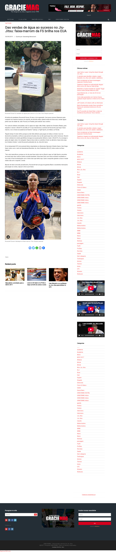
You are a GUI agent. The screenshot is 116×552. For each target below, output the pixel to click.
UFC (78, 269)
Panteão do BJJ (37, 19)
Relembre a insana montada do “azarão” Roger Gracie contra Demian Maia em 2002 (90, 89)
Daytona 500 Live (5, 551)
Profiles (79, 248)
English (79, 180)
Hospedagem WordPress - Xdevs (58, 547)
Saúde (79, 253)
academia (80, 152)
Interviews (80, 213)
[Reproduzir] (79, 294)
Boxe (78, 175)
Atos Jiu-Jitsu (81, 169)
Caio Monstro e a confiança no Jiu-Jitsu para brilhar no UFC (57, 285)
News (79, 236)
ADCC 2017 (80, 159)
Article (79, 164)
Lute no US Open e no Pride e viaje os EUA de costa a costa (36, 283)
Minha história (81, 225)
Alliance (79, 162)
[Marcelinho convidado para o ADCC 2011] (15, 274)
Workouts (80, 274)
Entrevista (80, 185)
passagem (80, 243)
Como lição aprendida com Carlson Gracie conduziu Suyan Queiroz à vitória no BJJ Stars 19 (90, 98)
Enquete (79, 182)
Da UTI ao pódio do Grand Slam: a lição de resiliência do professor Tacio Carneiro (89, 112)
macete (79, 223)
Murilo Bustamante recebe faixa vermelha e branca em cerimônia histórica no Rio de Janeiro (90, 107)
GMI (49, 19)
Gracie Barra (80, 192)
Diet (78, 177)
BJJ (78, 172)
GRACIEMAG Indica (82, 197)
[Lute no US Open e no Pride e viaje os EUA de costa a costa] (37, 274)
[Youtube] (6, 520)
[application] (91, 288)
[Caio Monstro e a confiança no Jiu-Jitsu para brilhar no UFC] (58, 274)
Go (35, 514)
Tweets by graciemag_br (89, 494)
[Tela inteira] (102, 294)
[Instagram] (9, 520)
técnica (79, 261)
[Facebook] (12, 520)
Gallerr (79, 190)
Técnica (79, 264)
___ (78, 149)
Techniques (80, 259)
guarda (79, 205)
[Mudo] (100, 294)
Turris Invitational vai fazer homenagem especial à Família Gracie (88, 81)
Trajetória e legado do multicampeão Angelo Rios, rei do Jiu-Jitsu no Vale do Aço (90, 85)
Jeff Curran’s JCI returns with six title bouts (90, 103)
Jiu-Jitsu (79, 218)
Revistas (79, 251)
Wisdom (79, 271)
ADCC (79, 157)
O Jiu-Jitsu (23, 19)
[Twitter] (15, 520)
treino (79, 266)
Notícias (10, 19)
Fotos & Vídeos (81, 187)
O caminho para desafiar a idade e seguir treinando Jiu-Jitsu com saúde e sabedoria (89, 77)
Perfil (78, 246)
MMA (78, 231)
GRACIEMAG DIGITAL (62, 19)
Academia (80, 154)
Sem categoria (81, 256)
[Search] (108, 19)
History (79, 208)
